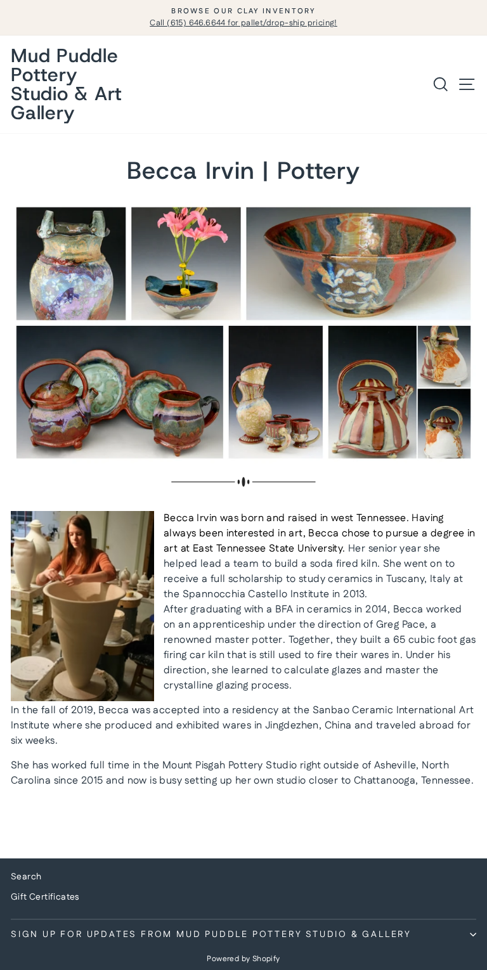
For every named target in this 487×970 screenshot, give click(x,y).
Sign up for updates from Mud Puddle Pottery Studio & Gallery (211, 934)
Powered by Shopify (243, 959)
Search (26, 876)
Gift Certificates (45, 897)
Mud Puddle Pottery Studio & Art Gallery (66, 84)
